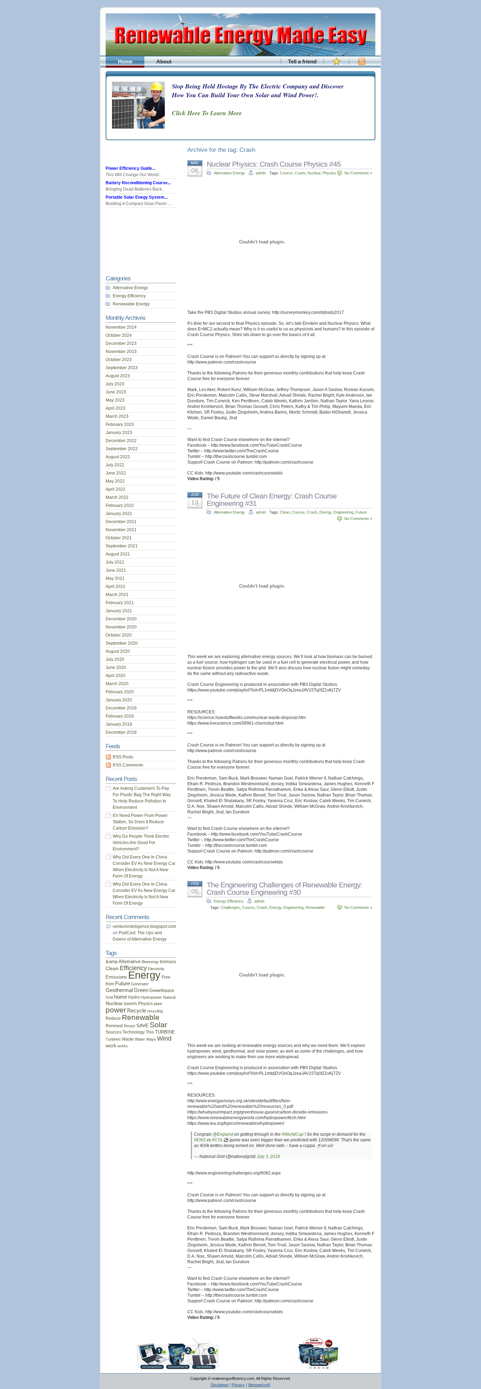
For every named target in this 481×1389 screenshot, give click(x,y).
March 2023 (117, 416)
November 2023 (121, 351)
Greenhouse (161, 990)
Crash (300, 173)
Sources (113, 1032)
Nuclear (313, 173)
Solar (158, 1025)
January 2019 (119, 724)
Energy (325, 512)
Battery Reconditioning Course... (138, 182)
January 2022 (119, 513)
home (120, 997)
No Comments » (358, 173)
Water (140, 1039)
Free (166, 977)
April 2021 (115, 586)
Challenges (230, 907)
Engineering (343, 512)
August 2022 (118, 456)
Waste (128, 1039)
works (122, 1046)
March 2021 (117, 594)
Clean (285, 512)
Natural (169, 997)
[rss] (361, 65)
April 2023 (115, 408)
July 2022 (115, 465)
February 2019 (120, 716)
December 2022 (121, 440)
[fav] (336, 65)
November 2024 (121, 327)
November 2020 (121, 627)
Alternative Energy (229, 173)
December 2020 (121, 618)
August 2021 (118, 554)
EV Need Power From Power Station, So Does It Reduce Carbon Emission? (140, 822)
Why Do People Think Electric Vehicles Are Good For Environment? (141, 842)
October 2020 (119, 635)
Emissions (116, 977)
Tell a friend (302, 61)
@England (223, 1134)
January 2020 (119, 699)
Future (361, 512)
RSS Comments (128, 765)
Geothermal (119, 990)
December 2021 (121, 521)
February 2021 (120, 602)
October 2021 (119, 537)
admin (261, 173)
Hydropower (151, 997)
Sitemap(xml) (259, 1385)
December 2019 (121, 708)
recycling (155, 1011)
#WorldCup (293, 1134)
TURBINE (165, 1032)
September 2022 (122, 448)
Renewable (315, 907)
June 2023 (116, 392)
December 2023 (121, 343)
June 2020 (116, 667)
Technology (134, 1032)
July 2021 (115, 562)
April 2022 (115, 489)
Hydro (134, 997)
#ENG (200, 1139)
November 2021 (121, 529)
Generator (140, 984)
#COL (217, 1139)
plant (158, 1004)
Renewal (114, 1025)
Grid (109, 997)
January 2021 (119, 610)
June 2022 (116, 473)
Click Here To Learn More (207, 112)
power (116, 1010)
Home (125, 61)
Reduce (113, 1018)
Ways (151, 1039)
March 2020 (117, 683)
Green (141, 990)
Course (286, 173)
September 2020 (122, 643)
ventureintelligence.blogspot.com (144, 926)
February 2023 (120, 424)
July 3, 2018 (268, 1156)
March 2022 (117, 497)
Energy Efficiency (229, 901)
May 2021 (115, 578)
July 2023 (115, 384)
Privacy (238, 1385)
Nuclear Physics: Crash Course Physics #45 (274, 164)
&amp (112, 961)
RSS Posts (123, 757)
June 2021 (116, 570)
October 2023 (119, 359)
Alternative (129, 961)
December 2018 (121, 732)
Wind (164, 1038)
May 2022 (115, 481)
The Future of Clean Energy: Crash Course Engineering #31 (272, 499)
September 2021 (122, 546)
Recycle (136, 1010)
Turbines (113, 1039)
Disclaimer (220, 1385)
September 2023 (122, 367)
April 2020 (115, 675)
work (111, 1045)
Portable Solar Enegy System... (137, 197)
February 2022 (120, 505)
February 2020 (120, 691)
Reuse (129, 1026)
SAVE (142, 1025)
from (110, 983)
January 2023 (119, 432)
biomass (168, 961)
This (150, 1032)
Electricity (156, 969)
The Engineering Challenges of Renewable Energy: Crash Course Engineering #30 (284, 888)
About (163, 61)
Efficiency (133, 968)
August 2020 (118, 651)
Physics (329, 173)
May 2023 (115, 400)
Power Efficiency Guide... (130, 168)
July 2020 (115, 659)
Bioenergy (150, 962)
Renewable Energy (131, 304)
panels (130, 1003)
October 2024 (119, 335)
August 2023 (118, 375)
